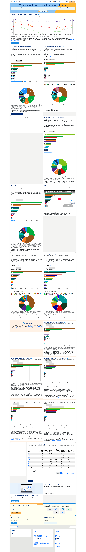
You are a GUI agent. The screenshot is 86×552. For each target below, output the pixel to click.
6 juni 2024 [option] (18, 268)
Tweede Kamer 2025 (50, 450)
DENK (29, 463)
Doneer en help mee (16, 512)
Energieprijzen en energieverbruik (39, 542)
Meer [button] (66, 1)
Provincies (35, 535)
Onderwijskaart (58, 542)
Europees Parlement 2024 (57, 450)
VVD (29, 457)
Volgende (72, 473)
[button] (39, 14)
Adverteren (57, 546)
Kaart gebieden (58, 539)
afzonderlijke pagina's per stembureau (34, 326)
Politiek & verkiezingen (37, 545)
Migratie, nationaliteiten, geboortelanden (41, 543)
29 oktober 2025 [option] (19, 199)
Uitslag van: (13, 60)
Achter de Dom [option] (19, 363)
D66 (29, 455)
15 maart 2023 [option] (51, 131)
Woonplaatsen (40, 534)
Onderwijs (35, 544)
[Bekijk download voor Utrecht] (26, 488)
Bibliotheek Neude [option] (20, 405)
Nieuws (56, 535)
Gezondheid (35, 540)
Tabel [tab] (18, 57)
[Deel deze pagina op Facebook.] (56, 509)
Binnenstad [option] (49, 325)
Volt (29, 465)
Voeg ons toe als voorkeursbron (51, 522)
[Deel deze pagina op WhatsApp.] (69, 509)
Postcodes (35, 534)
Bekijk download (15, 501)
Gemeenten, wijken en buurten (39, 532)
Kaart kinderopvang (59, 540)
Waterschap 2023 (70, 451)
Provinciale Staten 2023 (63, 451)
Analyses (57, 531)
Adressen (35, 531)
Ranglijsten (57, 536)
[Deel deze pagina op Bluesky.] (62, 512)
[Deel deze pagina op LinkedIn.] (62, 509)
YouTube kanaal (65, 492)
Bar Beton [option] (51, 327)
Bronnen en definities (59, 532)
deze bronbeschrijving (68, 487)
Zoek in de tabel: (60, 447)
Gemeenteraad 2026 (44, 451)
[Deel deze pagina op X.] (56, 512)
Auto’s (34, 539)
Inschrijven (14, 522)
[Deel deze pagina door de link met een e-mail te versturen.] (50, 509)
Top (68, 526)
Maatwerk (57, 549)
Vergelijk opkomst (15, 42)
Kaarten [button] (60, 1)
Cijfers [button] (55, 1)
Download (73, 1)
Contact (56, 547)
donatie (14, 508)
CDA (29, 459)
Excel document (18, 327)
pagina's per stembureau (16, 396)
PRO (29, 453)
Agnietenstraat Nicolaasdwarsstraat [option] (56, 406)
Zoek (50, 1)
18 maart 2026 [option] (19, 60)
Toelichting (30, 481)
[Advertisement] (26, 126)
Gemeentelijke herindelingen (60, 534)
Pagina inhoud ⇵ (43, 11)
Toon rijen (31, 471)
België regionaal (44, 536)
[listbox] (19, 61)
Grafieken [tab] (14, 57)
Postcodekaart (58, 543)
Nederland (40, 535)
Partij (29, 451)
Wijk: (45, 325)
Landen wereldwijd (37, 536)
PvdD (29, 461)
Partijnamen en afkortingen (17, 113)
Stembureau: (46, 327)
